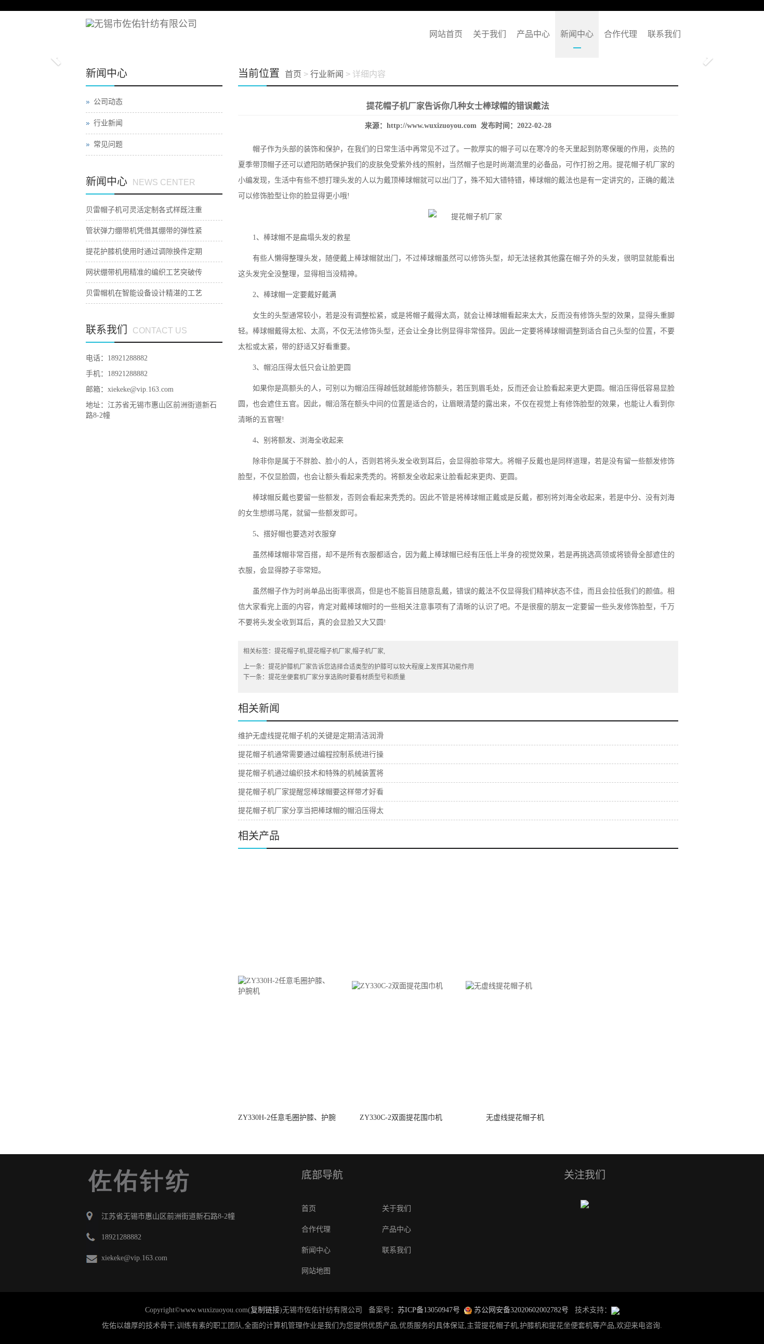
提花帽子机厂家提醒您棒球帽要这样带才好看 (311, 792)
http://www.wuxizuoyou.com (432, 126)
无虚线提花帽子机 (515, 1117)
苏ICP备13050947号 (429, 1310)
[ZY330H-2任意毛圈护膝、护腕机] (287, 985)
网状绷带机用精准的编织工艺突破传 (144, 272)
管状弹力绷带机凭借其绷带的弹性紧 (144, 231)
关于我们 (489, 34)
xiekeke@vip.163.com (141, 389)
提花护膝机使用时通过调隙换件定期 (144, 251)
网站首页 (446, 34)
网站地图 (316, 1271)
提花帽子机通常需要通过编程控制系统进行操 (311, 754)
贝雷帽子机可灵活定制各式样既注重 (144, 210)
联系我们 (664, 34)
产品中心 (533, 34)
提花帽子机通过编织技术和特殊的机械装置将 (311, 773)
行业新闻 (108, 123)
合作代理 (620, 34)
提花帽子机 (290, 651)
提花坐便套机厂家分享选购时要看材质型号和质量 (336, 677)
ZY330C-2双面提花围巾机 (401, 1117)
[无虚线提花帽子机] (515, 985)
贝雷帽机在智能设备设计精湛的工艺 (144, 293)
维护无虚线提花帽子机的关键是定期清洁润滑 (311, 736)
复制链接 (265, 1310)
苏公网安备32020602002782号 (520, 1310)
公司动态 (108, 102)
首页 (293, 74)
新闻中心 (577, 34)
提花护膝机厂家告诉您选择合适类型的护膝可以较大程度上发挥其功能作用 (371, 666)
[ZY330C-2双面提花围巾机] (401, 985)
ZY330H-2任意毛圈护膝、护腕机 (287, 1121)
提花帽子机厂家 (641, 165)
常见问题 (108, 144)
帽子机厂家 (368, 651)
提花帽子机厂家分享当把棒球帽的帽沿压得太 (311, 811)
